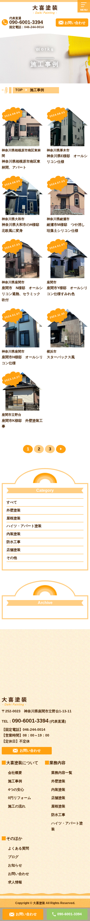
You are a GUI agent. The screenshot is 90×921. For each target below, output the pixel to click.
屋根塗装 (13, 518)
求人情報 (15, 882)
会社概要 (15, 773)
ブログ (13, 857)
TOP (18, 90)
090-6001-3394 (26, 22)
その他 (11, 558)
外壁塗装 (13, 510)
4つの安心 (16, 790)
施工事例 (15, 781)
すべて (11, 502)
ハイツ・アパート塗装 (24, 526)
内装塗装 (13, 534)
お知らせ (15, 865)
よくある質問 (18, 848)
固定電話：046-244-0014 (26, 27)
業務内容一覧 (61, 773)
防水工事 (13, 542)
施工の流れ (17, 806)
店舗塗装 (13, 550)
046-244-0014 (34, 730)
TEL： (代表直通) (34, 721)
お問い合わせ (18, 874)
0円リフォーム (19, 798)
